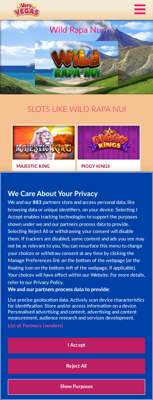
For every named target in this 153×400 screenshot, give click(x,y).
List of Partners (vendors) (35, 326)
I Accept (76, 345)
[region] (76, 286)
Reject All (76, 366)
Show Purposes (76, 386)
